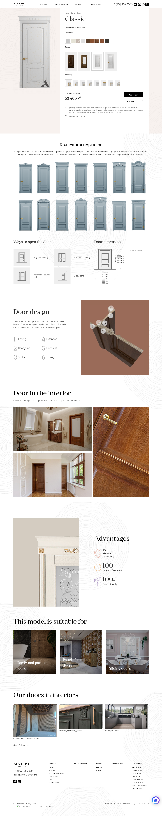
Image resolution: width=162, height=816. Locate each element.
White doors (137, 767)
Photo (99, 767)
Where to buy (95, 4)
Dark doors (137, 771)
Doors (52, 767)
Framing (68, 75)
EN (144, 4)
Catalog (44, 4)
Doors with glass (139, 786)
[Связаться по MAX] (156, 800)
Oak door (136, 777)
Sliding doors (120, 669)
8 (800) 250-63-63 (123, 4)
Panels (52, 780)
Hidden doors (138, 780)
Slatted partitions (57, 774)
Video (98, 771)
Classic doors (138, 783)
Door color (69, 33)
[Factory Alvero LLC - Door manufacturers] (33, 806)
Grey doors (137, 774)
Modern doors (138, 789)
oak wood (81, 28)
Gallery (78, 4)
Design (67, 47)
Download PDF (132, 101)
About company (62, 4)
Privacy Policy (143, 803)
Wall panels (54, 783)
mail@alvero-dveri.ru (25, 774)
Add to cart (133, 95)
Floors (52, 771)
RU (147, 4)
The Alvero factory (23, 803)
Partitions (53, 777)
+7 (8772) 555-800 (22, 770)
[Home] (20, 4)
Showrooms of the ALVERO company (119, 803)
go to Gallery (19, 745)
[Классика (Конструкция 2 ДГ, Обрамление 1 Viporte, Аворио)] (34, 51)
